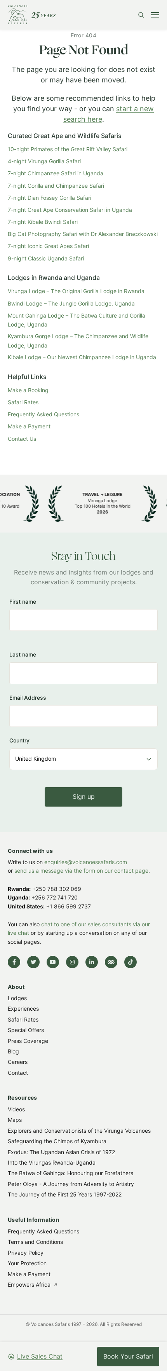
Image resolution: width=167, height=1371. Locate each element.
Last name (22, 654)
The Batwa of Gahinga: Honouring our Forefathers (70, 1173)
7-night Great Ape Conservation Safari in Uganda (70, 209)
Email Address (27, 697)
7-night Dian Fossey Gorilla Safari (49, 197)
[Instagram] (72, 962)
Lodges (17, 998)
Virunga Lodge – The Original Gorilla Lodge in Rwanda (76, 291)
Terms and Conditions (35, 1241)
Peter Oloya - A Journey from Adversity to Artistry (71, 1184)
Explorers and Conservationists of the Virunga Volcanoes (79, 1130)
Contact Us (22, 438)
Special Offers (26, 1030)
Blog (13, 1051)
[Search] (140, 14)
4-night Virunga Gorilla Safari (44, 161)
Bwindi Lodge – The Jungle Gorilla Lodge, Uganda (71, 303)
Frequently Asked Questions (43, 414)
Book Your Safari (128, 1356)
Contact (18, 1072)
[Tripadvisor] (111, 962)
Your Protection (27, 1263)
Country (19, 740)
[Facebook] (14, 962)
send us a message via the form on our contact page (81, 871)
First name (22, 601)
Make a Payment (29, 426)
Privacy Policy (25, 1252)
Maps (15, 1120)
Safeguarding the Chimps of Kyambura (57, 1141)
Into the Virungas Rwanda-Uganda (52, 1162)
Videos (16, 1109)
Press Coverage (28, 1040)
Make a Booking (28, 390)
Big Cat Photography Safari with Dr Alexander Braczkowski (83, 234)
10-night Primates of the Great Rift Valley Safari (67, 149)
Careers (18, 1062)
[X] (33, 962)
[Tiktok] (130, 962)
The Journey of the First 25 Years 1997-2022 (65, 1194)
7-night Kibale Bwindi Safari (43, 221)
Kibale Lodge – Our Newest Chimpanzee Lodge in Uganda (82, 357)
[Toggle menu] (155, 14)
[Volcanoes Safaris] (32, 14)
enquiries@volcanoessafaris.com (85, 862)
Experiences (23, 1009)
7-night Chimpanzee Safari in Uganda (55, 173)
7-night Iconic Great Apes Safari (48, 246)
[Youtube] (53, 962)
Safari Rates (23, 402)
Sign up (84, 796)
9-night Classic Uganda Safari (46, 258)
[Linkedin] (91, 962)
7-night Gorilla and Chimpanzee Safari (56, 185)
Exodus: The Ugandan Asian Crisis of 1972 (61, 1152)
